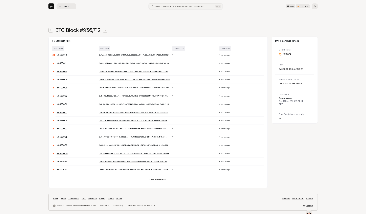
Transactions (73, 198)
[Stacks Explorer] (51, 6)
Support (309, 198)
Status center (298, 198)
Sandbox (286, 198)
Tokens (111, 198)
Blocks (63, 198)
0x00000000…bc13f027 (291, 69)
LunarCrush (150, 206)
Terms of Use (104, 206)
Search (119, 198)
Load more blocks (158, 179)
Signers (102, 198)
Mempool (92, 198)
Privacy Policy (118, 206)
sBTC (84, 198)
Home (55, 198)
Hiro (94, 206)
